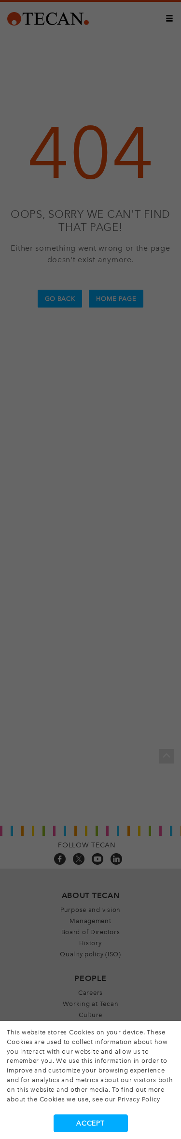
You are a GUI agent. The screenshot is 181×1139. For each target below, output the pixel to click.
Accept (90, 1123)
